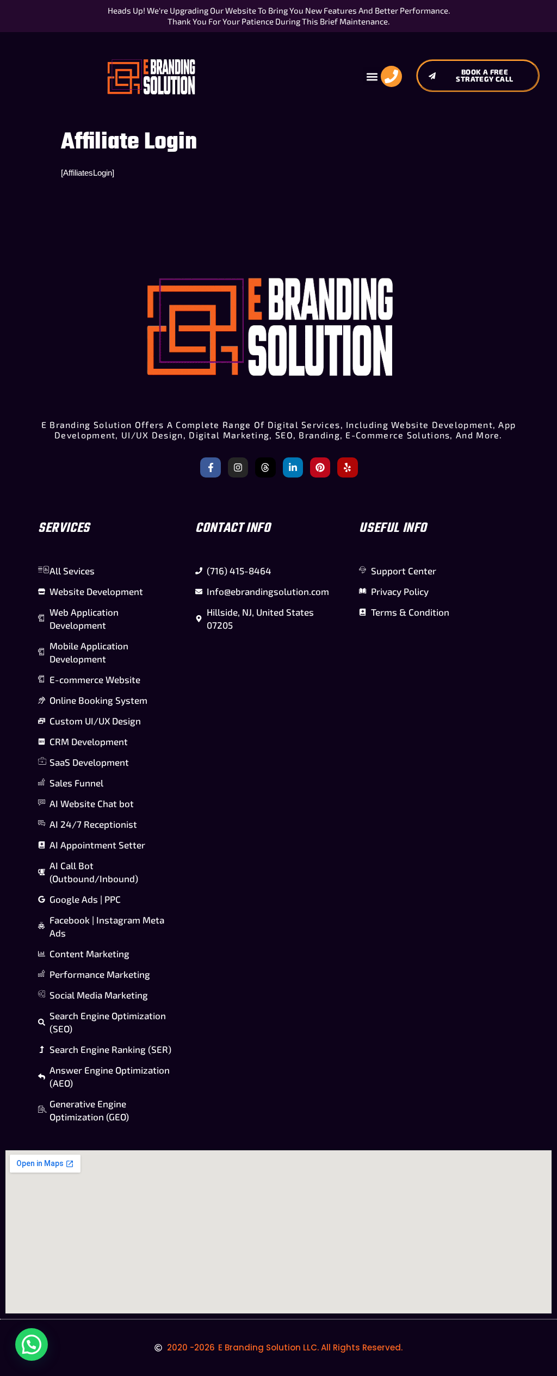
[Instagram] (238, 467)
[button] (372, 76)
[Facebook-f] (210, 467)
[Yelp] (347, 467)
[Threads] (265, 467)
